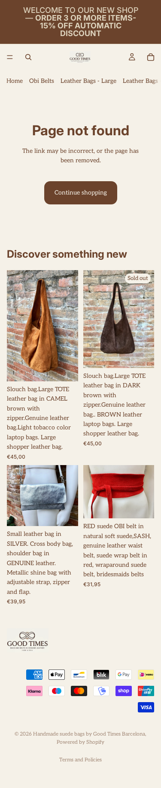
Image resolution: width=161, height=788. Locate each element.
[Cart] (150, 57)
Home (14, 81)
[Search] (28, 57)
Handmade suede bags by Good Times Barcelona (89, 734)
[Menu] (10, 57)
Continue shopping (81, 192)
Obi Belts (41, 81)
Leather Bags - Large (88, 81)
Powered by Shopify (80, 742)
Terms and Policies (80, 760)
